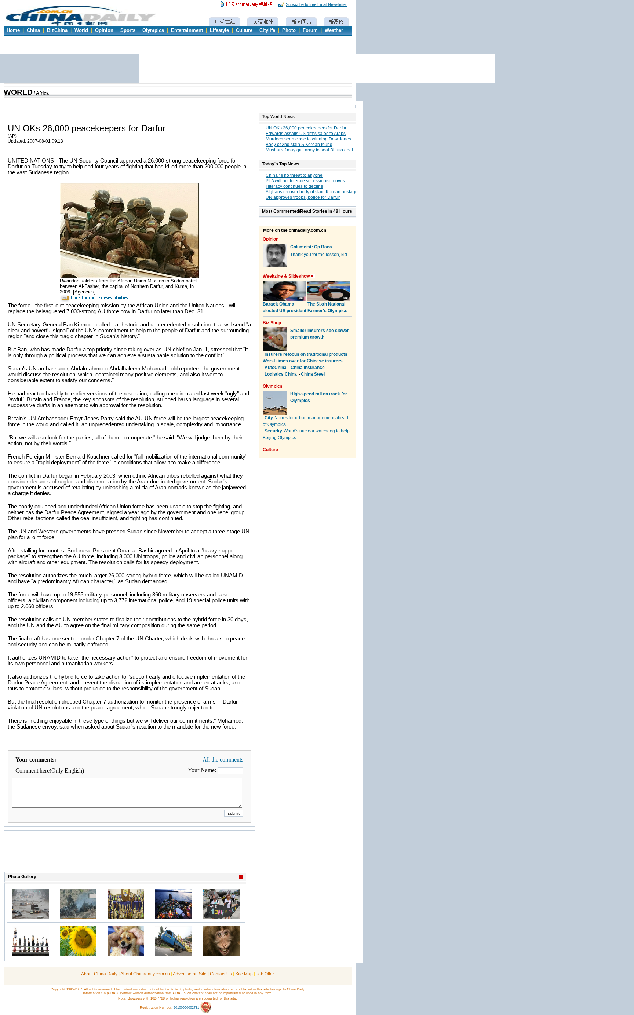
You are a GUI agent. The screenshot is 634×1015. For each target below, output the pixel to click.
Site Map (244, 973)
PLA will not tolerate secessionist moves (305, 180)
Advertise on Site (190, 973)
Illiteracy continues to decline (294, 186)
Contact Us (221, 973)
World (81, 30)
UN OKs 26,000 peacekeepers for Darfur (306, 128)
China (33, 30)
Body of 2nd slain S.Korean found (299, 144)
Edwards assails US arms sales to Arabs (306, 133)
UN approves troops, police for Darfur (303, 197)
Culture (244, 30)
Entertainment (187, 30)
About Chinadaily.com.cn (145, 973)
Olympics (153, 30)
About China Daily (99, 973)
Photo (289, 30)
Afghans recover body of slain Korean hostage (312, 191)
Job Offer (265, 973)
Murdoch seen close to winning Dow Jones (308, 139)
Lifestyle (219, 30)
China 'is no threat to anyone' (294, 175)
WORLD (18, 92)
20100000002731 (186, 1007)
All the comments (223, 759)
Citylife (267, 30)
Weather (334, 30)
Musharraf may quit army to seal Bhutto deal (309, 150)
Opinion (104, 30)
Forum (310, 30)
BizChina (57, 30)
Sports (127, 30)
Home (13, 30)
